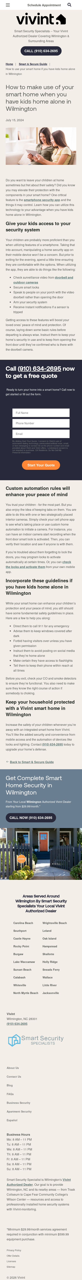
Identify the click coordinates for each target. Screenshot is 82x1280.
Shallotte (48, 954)
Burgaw (18, 954)
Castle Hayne (22, 938)
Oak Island (49, 938)
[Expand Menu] (40, 26)
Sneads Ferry (51, 969)
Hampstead (50, 946)
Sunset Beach (22, 969)
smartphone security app (42, 200)
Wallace (48, 977)
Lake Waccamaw (24, 962)
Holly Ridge (50, 962)
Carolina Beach (23, 923)
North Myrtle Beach (25, 993)
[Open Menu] (8, 5)
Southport (20, 931)
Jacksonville (51, 993)
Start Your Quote (41, 465)
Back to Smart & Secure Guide (32, 762)
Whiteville (19, 985)
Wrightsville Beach (55, 923)
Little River (50, 985)
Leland (47, 931)
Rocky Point (21, 946)
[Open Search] (69, 5)
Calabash (19, 977)
